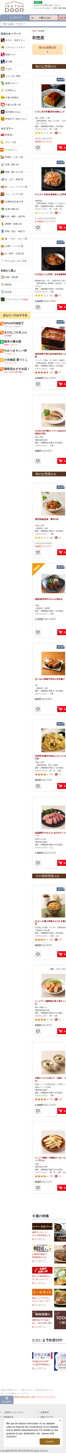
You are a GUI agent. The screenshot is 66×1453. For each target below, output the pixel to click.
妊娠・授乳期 (11, 277)
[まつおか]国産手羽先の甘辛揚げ (50, 679)
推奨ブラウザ (47, 1417)
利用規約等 (8, 1417)
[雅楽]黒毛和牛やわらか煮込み (49, 599)
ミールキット (10, 150)
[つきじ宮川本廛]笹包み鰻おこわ (50, 111)
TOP (34, 31)
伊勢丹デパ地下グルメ (16, 119)
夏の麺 (8, 61)
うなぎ (8, 69)
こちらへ (56, 5)
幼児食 (8, 292)
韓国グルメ (10, 54)
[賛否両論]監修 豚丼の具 (47, 519)
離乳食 (8, 284)
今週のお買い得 (13, 104)
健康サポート (11, 83)
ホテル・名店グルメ (15, 40)
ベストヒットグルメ (15, 47)
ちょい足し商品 (13, 76)
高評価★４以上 (13, 112)
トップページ (16, 17)
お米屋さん (10, 90)
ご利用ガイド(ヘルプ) (13, 1412)
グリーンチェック (16, 299)
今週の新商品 (11, 97)
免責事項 (45, 1412)
